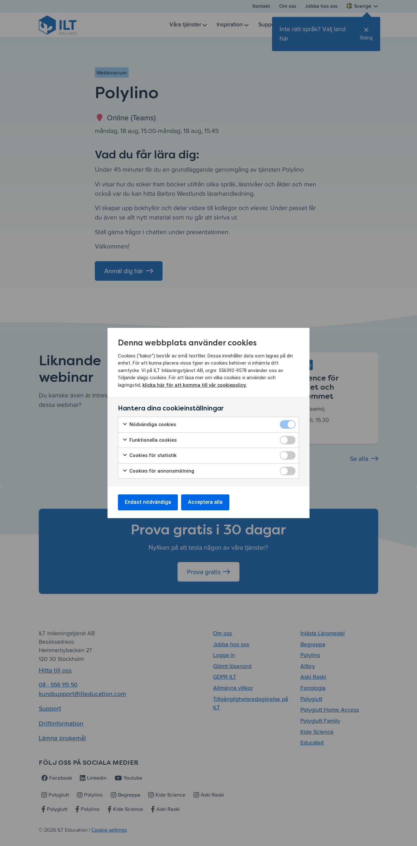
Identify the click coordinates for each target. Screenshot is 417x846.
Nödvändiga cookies (152, 424)
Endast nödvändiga (148, 502)
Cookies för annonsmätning (161, 471)
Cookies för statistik (152, 455)
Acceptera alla (205, 502)
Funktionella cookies (152, 440)
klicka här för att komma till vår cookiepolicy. (194, 385)
